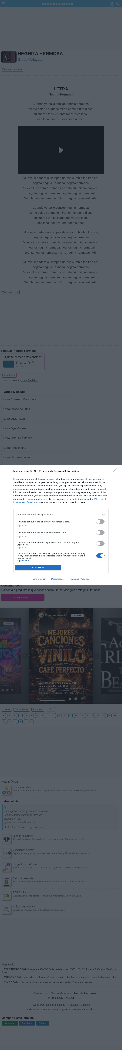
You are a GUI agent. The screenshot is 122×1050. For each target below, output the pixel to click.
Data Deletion (39, 579)
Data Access (57, 579)
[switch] (100, 521)
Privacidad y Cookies (78, 579)
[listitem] (61, 514)
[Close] (116, 471)
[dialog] (61, 525)
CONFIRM (38, 567)
